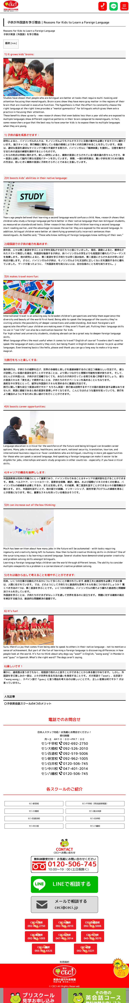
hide (14, 43)
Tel (102, 8)
